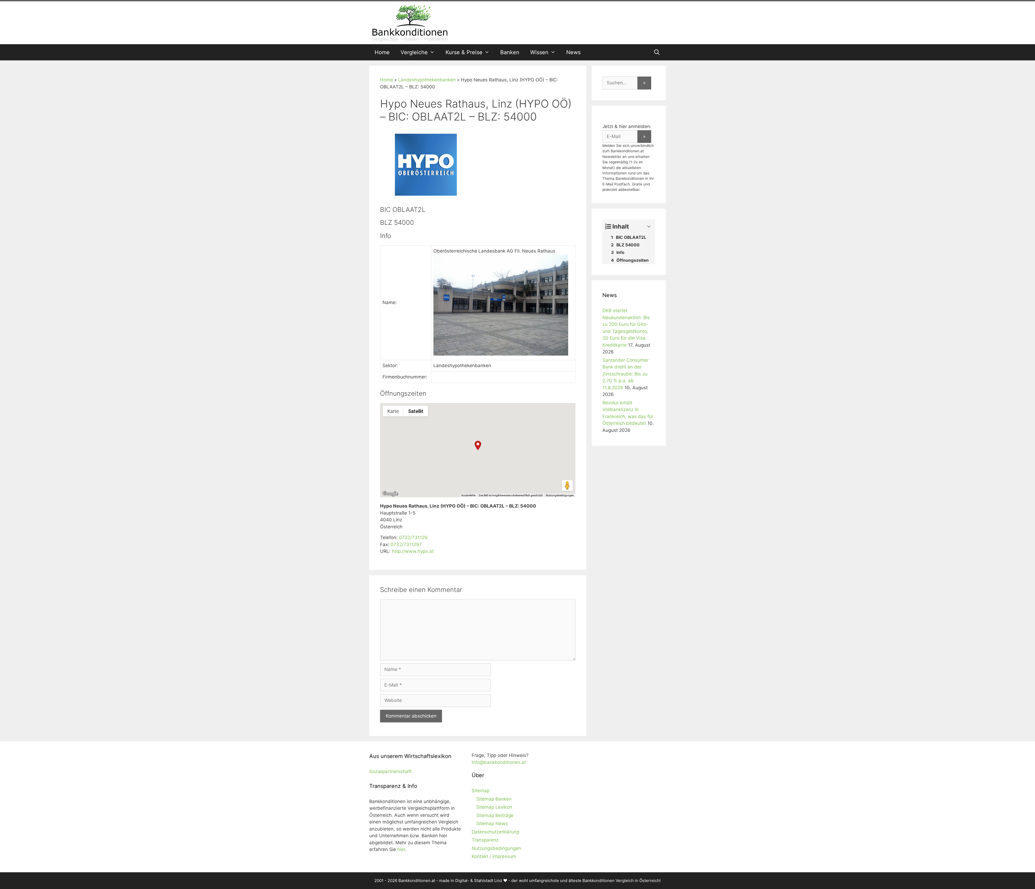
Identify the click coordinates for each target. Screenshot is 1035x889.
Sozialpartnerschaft (390, 771)
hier (401, 849)
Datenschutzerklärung (495, 832)
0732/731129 (413, 537)
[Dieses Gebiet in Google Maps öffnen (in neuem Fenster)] (390, 493)
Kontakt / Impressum (494, 856)
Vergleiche (414, 52)
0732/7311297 (406, 544)
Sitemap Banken (494, 799)
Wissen (539, 52)
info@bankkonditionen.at (499, 762)
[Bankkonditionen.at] (409, 22)
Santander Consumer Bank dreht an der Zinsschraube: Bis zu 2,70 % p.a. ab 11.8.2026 (625, 373)
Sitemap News (492, 823)
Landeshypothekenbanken (427, 79)
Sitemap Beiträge (494, 815)
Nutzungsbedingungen (560, 495)
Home (382, 52)
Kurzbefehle (468, 495)
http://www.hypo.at (413, 551)
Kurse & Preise (464, 52)
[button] (478, 445)
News (573, 52)
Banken (509, 52)
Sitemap (480, 790)
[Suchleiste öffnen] (657, 52)
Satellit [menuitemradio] (415, 411)
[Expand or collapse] (649, 226)
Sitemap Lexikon (494, 807)
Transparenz (485, 840)
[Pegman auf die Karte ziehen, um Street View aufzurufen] (567, 485)
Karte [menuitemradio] (393, 411)
